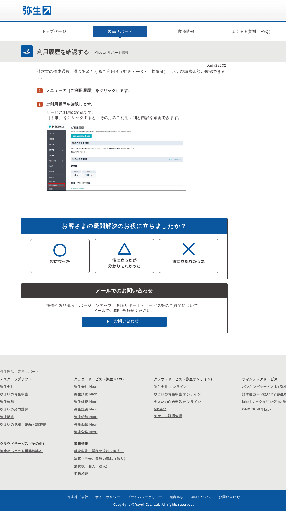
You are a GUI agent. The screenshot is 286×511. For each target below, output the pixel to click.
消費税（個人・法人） (91, 466)
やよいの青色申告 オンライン (177, 394)
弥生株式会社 (78, 497)
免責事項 (177, 497)
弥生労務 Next (85, 432)
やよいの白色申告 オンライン (177, 402)
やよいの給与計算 (14, 409)
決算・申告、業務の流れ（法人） (100, 459)
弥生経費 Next (85, 402)
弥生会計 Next (85, 387)
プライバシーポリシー (145, 497)
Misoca (160, 409)
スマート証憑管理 (168, 416)
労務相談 (81, 474)
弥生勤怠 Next (85, 424)
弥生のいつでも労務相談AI (21, 451)
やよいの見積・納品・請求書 (23, 424)
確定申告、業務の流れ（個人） (99, 451)
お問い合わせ (126, 321)
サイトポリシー (107, 497)
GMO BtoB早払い (256, 409)
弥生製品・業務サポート (19, 372)
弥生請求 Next (85, 394)
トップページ (54, 31)
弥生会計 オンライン (170, 387)
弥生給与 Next (85, 417)
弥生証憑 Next (85, 409)
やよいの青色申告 (14, 394)
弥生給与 (7, 402)
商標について (201, 497)
